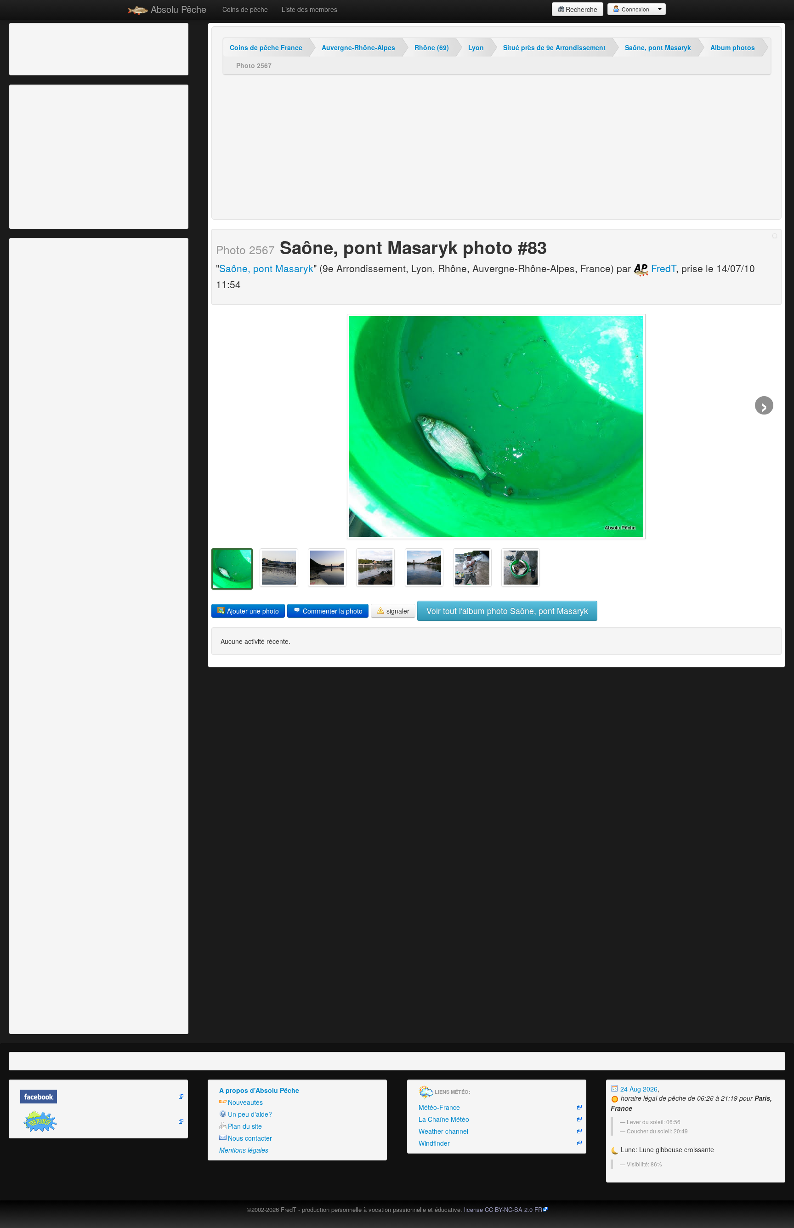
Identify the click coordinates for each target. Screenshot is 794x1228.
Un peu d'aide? (250, 1114)
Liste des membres (309, 9)
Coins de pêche (245, 9)
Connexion (634, 9)
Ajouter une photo (252, 610)
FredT (662, 268)
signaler (397, 610)
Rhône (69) (431, 47)
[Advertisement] (62, 48)
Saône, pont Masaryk (658, 47)
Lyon (476, 47)
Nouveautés (245, 1102)
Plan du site (245, 1126)
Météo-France (439, 1107)
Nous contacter (250, 1138)
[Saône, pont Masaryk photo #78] (424, 567)
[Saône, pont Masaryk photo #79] (472, 567)
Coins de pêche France (266, 47)
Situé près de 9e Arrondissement (554, 47)
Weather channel (443, 1131)
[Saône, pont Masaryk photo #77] (375, 567)
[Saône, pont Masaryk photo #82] (279, 567)
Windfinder (434, 1143)
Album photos (732, 47)
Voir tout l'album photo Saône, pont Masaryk (507, 610)
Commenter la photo (332, 610)
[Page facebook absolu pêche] (98, 1096)
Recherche (581, 9)
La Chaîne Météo (444, 1119)
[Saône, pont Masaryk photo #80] (520, 567)
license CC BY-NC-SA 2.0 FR (503, 1209)
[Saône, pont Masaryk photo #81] (327, 567)
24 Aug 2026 (638, 1088)
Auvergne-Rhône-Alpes (358, 47)
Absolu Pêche (177, 9)
